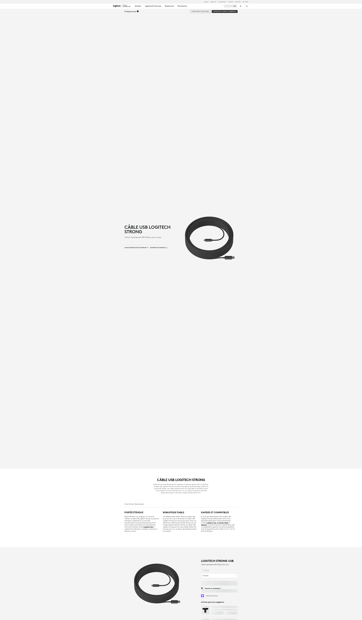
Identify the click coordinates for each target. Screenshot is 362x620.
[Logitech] (123, 6)
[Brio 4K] (205, 610)
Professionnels (222, 1)
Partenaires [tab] (182, 6)
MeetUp (204, 525)
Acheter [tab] (138, 6)
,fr (246, 1)
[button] (131, 11)
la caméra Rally (222, 523)
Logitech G (213, 1)
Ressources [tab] (169, 6)
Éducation (231, 1)
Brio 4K (214, 607)
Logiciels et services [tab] (153, 6)
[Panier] (246, 6)
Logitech (206, 1)
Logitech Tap (148, 527)
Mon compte (240, 6)
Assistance (237, 1)
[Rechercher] (230, 6)
